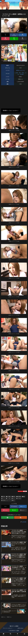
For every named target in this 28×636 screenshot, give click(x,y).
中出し (23, 72)
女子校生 (22, 74)
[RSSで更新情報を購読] (20, 517)
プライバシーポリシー (7, 628)
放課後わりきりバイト (20, 70)
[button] (22, 38)
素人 (20, 72)
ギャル (4, 496)
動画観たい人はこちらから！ (11, 110)
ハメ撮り (16, 72)
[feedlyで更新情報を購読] (7, 517)
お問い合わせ (20, 628)
